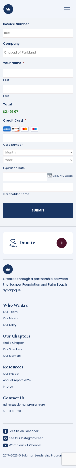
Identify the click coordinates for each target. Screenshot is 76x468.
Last (6, 96)
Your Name (14, 63)
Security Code (62, 176)
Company (11, 44)
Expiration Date (14, 168)
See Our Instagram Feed (26, 438)
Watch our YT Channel (25, 445)
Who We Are (15, 305)
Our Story (9, 325)
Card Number (13, 145)
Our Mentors (12, 356)
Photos (8, 387)
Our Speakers (12, 349)
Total (7, 104)
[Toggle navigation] (67, 9)
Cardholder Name (16, 194)
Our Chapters (16, 336)
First (6, 80)
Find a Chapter (13, 343)
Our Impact (11, 374)
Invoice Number (16, 24)
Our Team (10, 312)
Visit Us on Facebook (24, 431)
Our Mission (11, 318)
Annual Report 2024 (17, 380)
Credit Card (14, 121)
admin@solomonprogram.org (24, 405)
